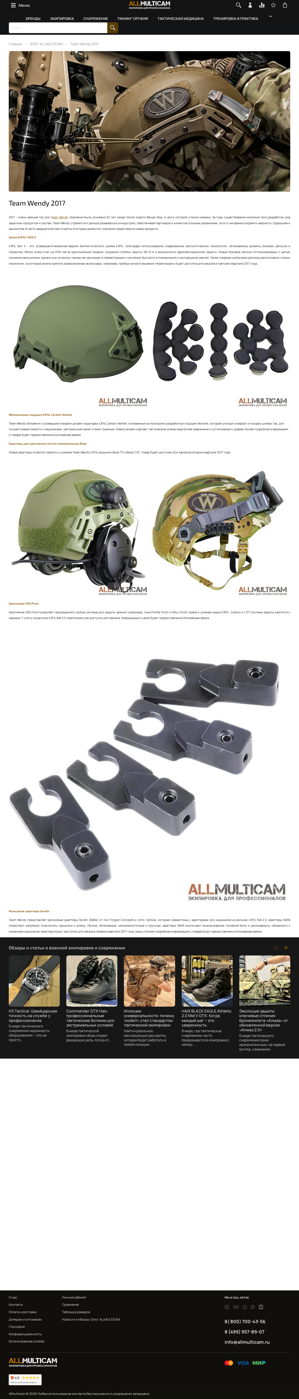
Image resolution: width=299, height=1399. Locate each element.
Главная (15, 44)
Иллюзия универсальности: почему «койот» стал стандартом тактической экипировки (149, 1018)
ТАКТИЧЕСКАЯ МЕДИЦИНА (181, 18)
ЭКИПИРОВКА (62, 18)
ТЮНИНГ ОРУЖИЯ (132, 18)
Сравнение (70, 1304)
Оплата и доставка (23, 1312)
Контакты (16, 1304)
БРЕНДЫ (33, 18)
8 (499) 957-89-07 (244, 1332)
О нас (13, 1297)
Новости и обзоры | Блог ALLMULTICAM (91, 1319)
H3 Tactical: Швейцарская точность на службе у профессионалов (33, 1015)
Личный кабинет (74, 1297)
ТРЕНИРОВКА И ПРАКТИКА (235, 18)
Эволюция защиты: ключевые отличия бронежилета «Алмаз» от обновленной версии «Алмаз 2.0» (263, 1020)
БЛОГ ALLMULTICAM (46, 44)
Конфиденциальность (25, 1334)
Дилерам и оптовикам (25, 1319)
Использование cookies (26, 1341)
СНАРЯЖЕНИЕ (95, 18)
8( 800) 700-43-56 (245, 1321)
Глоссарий (17, 1326)
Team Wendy (59, 217)
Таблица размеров (76, 1312)
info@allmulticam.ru (247, 1342)
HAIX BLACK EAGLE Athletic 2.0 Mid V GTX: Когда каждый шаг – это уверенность (207, 1018)
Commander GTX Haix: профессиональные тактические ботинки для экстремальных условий (90, 1018)
